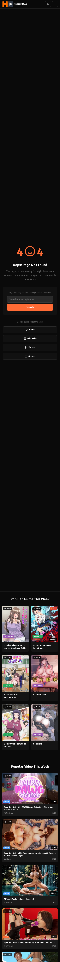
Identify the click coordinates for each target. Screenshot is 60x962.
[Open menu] (55, 4)
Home (32, 330)
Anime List (32, 338)
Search (30, 307)
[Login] (48, 4)
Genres (31, 356)
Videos (32, 347)
